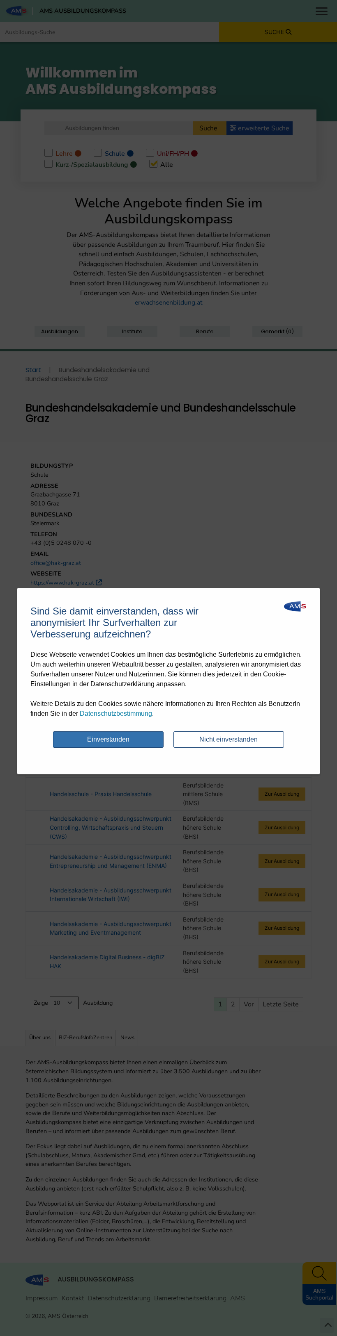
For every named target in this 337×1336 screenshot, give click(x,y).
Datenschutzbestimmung (116, 713)
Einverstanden (108, 739)
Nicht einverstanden (228, 739)
